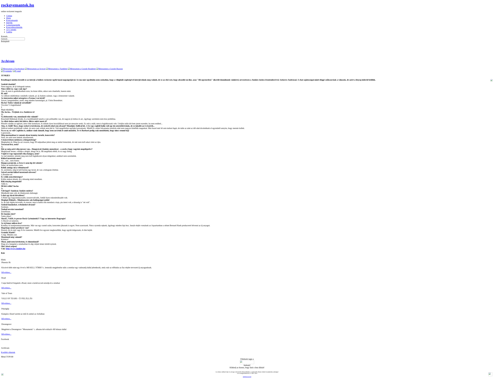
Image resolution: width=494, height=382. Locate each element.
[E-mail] (17, 71)
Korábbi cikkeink (8, 352)
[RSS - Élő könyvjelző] (2, 375)
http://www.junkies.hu (15, 249)
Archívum (7, 61)
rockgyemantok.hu (17, 5)
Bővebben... (6, 272)
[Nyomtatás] (6, 71)
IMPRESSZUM (247, 376)
